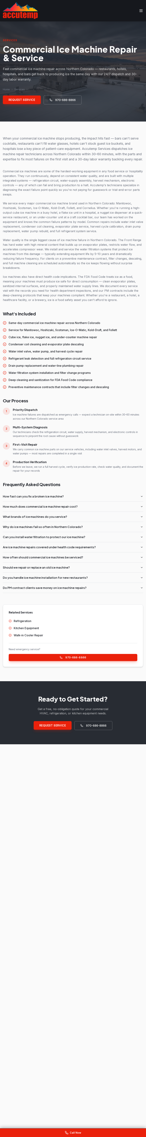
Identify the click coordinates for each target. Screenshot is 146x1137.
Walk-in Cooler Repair (28, 635)
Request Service (22, 100)
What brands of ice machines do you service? (35, 517)
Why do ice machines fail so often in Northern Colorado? (43, 527)
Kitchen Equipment (26, 628)
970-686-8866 (65, 100)
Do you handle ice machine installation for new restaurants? (45, 577)
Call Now (75, 1132)
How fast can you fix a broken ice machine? (33, 496)
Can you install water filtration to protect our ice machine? (44, 537)
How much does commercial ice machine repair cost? (40, 506)
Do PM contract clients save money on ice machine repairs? (45, 588)
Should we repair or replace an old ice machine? (36, 567)
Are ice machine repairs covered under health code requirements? (49, 547)
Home (6, 89)
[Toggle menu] (141, 11)
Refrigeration (22, 621)
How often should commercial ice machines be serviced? (43, 557)
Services (19, 89)
